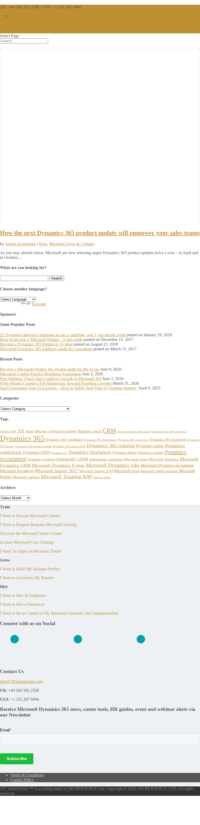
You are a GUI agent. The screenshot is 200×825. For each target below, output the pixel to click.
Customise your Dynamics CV (169, 431)
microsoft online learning (159, 471)
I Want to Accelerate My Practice (27, 578)
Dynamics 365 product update (33, 446)
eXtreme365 (65, 459)
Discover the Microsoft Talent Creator (31, 533)
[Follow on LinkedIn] (14, 639)
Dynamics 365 (22, 438)
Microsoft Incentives (17, 470)
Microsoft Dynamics (164, 459)
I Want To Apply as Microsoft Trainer (31, 551)
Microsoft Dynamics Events (58, 465)
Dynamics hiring (125, 452)
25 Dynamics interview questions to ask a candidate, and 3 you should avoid (63, 335)
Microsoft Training (61, 476)
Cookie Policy (22, 780)
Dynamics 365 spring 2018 (69, 446)
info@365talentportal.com (21, 681)
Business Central (90, 431)
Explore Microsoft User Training (27, 542)
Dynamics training (40, 459)
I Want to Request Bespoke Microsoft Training (38, 524)
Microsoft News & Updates (71, 244)
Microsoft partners (26, 477)
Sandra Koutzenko (20, 244)
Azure (29, 431)
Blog (43, 244)
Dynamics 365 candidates (64, 439)
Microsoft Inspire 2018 (96, 471)
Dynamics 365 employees (132, 439)
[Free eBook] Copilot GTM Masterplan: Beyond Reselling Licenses (56, 383)
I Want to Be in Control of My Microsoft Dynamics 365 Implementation (59, 613)
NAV (87, 476)
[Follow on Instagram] (141, 639)
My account (20, 16)
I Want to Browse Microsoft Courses (30, 516)
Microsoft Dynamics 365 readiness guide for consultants (46, 349)
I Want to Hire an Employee (23, 595)
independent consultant (106, 459)
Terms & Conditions (27, 775)
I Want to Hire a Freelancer (22, 604)
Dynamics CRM (36, 452)
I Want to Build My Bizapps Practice (30, 569)
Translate (38, 304)
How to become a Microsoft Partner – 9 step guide (41, 339)
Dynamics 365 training (110, 445)
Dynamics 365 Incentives (167, 439)
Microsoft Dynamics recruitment (167, 465)
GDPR (82, 459)
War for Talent (102, 477)
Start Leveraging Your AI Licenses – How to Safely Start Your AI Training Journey (69, 388)
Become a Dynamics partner (56, 431)
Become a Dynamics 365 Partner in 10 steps (36, 344)
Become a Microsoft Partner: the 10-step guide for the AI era (49, 369)
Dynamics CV (59, 452)
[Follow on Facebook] (78, 639)
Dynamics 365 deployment (100, 439)
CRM (109, 430)
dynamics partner (150, 452)
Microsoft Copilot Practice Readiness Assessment (40, 374)
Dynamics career (150, 445)
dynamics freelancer (89, 452)
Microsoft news (127, 470)
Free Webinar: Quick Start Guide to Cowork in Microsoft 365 (50, 378)
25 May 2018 (8, 431)
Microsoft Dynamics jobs (113, 465)
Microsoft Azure (136, 459)
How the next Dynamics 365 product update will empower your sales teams (100, 232)
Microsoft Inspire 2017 (56, 470)
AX (20, 430)
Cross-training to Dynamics (133, 431)
